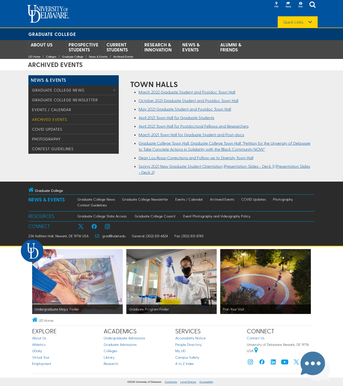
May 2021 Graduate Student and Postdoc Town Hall (185, 109)
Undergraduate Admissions (124, 338)
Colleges (51, 56)
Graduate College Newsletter (65, 100)
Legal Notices (188, 381)
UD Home (34, 56)
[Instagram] (250, 363)
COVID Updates (47, 129)
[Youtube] (284, 363)
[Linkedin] (273, 363)
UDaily (37, 351)
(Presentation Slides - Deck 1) (249, 166)
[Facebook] (261, 363)
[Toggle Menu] (114, 90)
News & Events (191, 47)
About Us (41, 44)
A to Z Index (184, 363)
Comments (171, 381)
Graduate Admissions (120, 344)
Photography (46, 139)
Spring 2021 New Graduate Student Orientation (181, 166)
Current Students (117, 47)
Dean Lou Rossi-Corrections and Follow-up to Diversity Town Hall (196, 157)
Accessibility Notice (190, 338)
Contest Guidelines (53, 148)
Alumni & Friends (230, 47)
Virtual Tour (40, 357)
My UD (180, 351)
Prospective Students (83, 47)
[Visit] (276, 5)
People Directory (188, 344)
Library (109, 357)
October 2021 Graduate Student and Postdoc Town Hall (188, 100)
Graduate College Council (155, 216)
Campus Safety (187, 357)
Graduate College (52, 34)
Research (111, 363)
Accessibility (206, 381)
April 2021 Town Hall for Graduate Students (176, 117)
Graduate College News (58, 90)
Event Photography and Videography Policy (216, 216)
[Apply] (288, 5)
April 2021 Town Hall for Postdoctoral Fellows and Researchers (194, 126)
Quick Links (293, 22)
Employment (41, 363)
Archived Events (123, 56)
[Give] (300, 5)
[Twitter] (296, 363)
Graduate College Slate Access (102, 216)
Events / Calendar (51, 109)
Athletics (38, 344)
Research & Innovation (158, 47)
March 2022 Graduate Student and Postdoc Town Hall (187, 92)
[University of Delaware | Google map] (256, 351)
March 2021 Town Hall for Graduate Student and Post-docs (191, 134)
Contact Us (255, 338)
